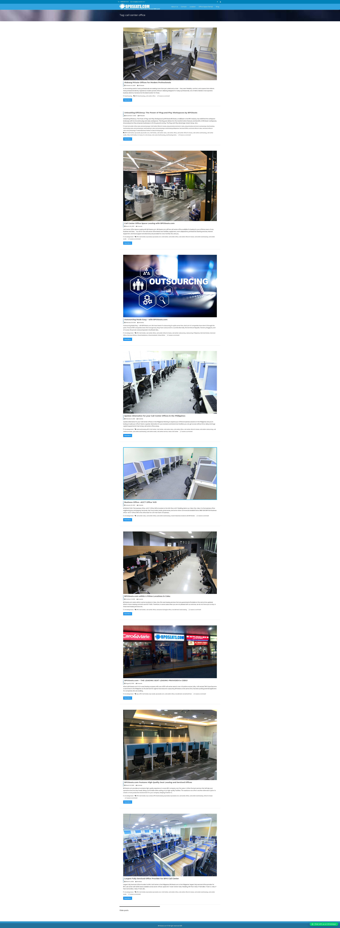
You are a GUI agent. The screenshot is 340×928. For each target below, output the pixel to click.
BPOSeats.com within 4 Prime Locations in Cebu (147, 596)
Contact (184, 7)
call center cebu (161, 133)
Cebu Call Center (132, 135)
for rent (145, 135)
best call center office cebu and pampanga (137, 126)
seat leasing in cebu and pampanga (154, 128)
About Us (174, 7)
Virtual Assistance (142, 335)
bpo (138, 694)
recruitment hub (187, 694)
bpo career (149, 796)
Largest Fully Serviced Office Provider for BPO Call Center (151, 879)
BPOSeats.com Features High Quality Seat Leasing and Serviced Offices (158, 782)
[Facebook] (217, 1)
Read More (127, 100)
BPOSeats (141, 85)
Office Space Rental (206, 7)
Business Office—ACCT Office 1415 (140, 502)
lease (149, 135)
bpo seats (152, 694)
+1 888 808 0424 (124, 2)
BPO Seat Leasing (140, 96)
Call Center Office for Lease (158, 126)
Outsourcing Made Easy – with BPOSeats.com (145, 319)
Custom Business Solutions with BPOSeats (183, 516)
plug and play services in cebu (176, 126)
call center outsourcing (178, 333)
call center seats (151, 431)
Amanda (139, 226)
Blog (217, 7)
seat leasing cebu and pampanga (133, 128)
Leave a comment (164, 96)
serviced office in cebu (195, 128)
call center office (150, 96)
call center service (162, 431)
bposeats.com (145, 133)
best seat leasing (141, 429)
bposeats (137, 133)
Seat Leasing (128, 96)
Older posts (124, 910)
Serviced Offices (132, 335)
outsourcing (189, 333)
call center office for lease (184, 133)
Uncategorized (129, 237)
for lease (140, 135)
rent (153, 135)
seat (156, 135)
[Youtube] (220, 1)
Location (193, 7)
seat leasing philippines (172, 128)
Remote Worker (205, 333)
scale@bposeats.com (138, 2)
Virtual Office (161, 335)
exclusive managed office (164, 609)
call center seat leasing (199, 133)
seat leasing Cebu (171, 135)
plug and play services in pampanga (195, 126)
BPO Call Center (129, 133)
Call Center (153, 133)
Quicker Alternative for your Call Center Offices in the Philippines (154, 416)
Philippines (197, 333)
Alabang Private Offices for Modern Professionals (147, 82)
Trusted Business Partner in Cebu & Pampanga (149, 130)
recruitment (175, 609)
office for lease (208, 796)
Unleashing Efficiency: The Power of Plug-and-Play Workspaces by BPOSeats (160, 113)
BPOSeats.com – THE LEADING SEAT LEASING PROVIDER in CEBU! (156, 680)
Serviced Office (184, 128)
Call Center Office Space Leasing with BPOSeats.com (149, 223)
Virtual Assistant (152, 335)
